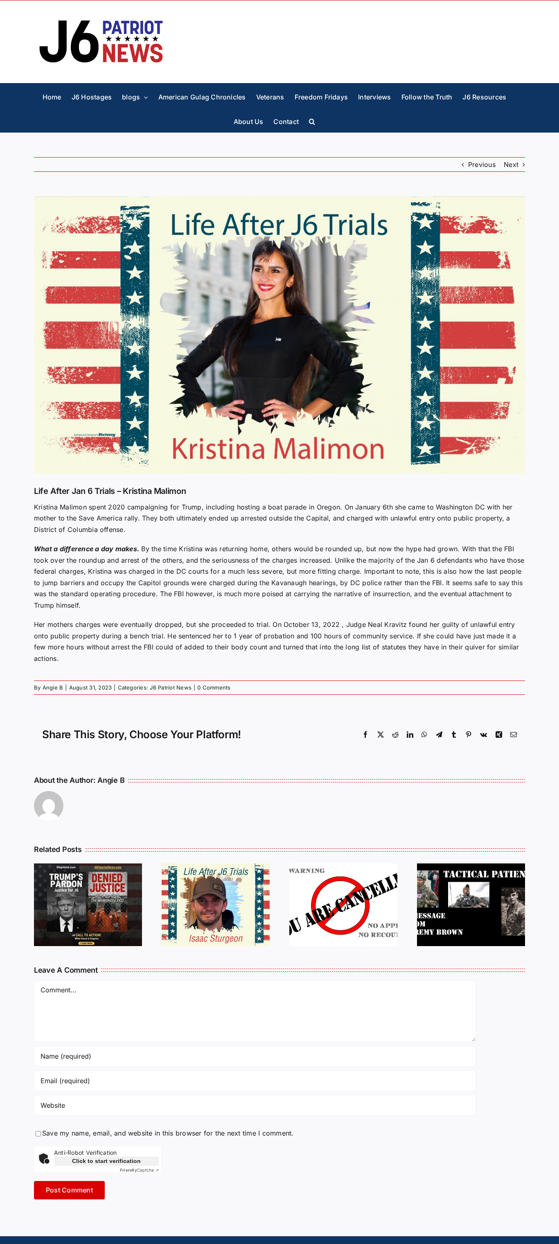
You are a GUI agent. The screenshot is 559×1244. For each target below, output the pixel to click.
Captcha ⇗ (139, 1169)
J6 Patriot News (171, 687)
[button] (312, 120)
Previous (482, 164)
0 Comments (213, 687)
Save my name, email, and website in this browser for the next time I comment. (167, 1133)
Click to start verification (106, 1161)
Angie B (53, 687)
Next (511, 164)
